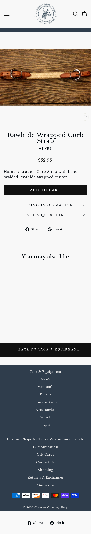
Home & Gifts (45, 402)
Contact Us (45, 462)
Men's (45, 379)
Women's (46, 387)
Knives (45, 394)
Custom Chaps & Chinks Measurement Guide (45, 439)
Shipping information (46, 205)
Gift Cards (45, 454)
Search (45, 417)
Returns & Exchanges (46, 477)
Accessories (45, 410)
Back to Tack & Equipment (48, 349)
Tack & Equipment (45, 372)
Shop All (45, 425)
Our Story (45, 485)
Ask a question (46, 215)
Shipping (45, 470)
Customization (45, 447)
